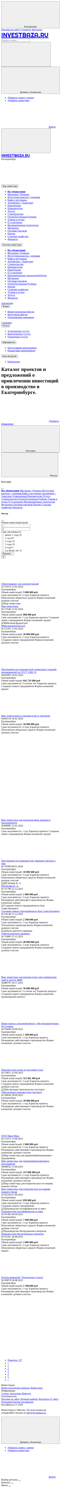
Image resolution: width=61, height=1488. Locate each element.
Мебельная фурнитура (13, 626)
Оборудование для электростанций (20, 584)
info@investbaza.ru (36, 1412)
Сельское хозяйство (18, 236)
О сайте (54, 1399)
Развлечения (14, 205)
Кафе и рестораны (17, 200)
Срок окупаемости (11, 532)
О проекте (25, 29)
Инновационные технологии (23, 225)
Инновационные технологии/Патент (27, 275)
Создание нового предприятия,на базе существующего (30, 911)
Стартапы (6, 322)
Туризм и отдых (16, 219)
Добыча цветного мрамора (15, 933)
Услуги (11, 211)
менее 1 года (13, 535)
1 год (9, 538)
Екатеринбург (30, 27)
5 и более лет (13, 550)
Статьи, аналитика (11, 1393)
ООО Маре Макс (10, 1136)
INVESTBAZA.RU (24, 35)
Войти (52, 127)
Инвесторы (36, 1388)
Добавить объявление (30, 92)
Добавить (30, 1442)
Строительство (15, 214)
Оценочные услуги (18, 336)
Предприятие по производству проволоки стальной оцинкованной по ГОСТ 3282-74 (28, 671)
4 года (9, 547)
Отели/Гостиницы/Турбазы (22, 216)
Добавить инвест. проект (21, 97)
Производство (15, 208)
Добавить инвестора (18, 100)
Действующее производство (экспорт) (21, 1092)
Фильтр (53, 475)
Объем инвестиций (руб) (14, 522)
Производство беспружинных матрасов (22, 1234)
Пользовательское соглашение (17, 1402)
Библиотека (14, 361)
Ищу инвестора (10, 186)
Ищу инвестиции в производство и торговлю (25, 715)
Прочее (11, 233)
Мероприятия (9, 342)
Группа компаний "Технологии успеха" (22, 1277)
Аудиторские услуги (18, 331)
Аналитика (7, 303)
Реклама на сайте (10, 29)
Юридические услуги (19, 334)
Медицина (13, 228)
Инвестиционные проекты (15, 1388)
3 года (10, 544)
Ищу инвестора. (9, 606)
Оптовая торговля (17, 230)
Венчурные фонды (18, 314)
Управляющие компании (21, 317)
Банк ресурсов (9, 356)
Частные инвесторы (12, 245)
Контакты (37, 29)
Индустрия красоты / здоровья (24, 197)
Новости (26, 1393)
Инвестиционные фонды (21, 311)
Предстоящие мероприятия (22, 347)
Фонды (6, 306)
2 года (10, 541)
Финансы (13, 239)
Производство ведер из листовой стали (22, 1070)
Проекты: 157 (15, 1360)
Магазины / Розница (18, 194)
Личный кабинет (29, 1399)
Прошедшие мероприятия (21, 350)
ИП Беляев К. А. (10, 886)
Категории (30, 451)
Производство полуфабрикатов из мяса (22, 1211)
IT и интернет (15, 222)
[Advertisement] (30, 764)
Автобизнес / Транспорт (20, 202)
